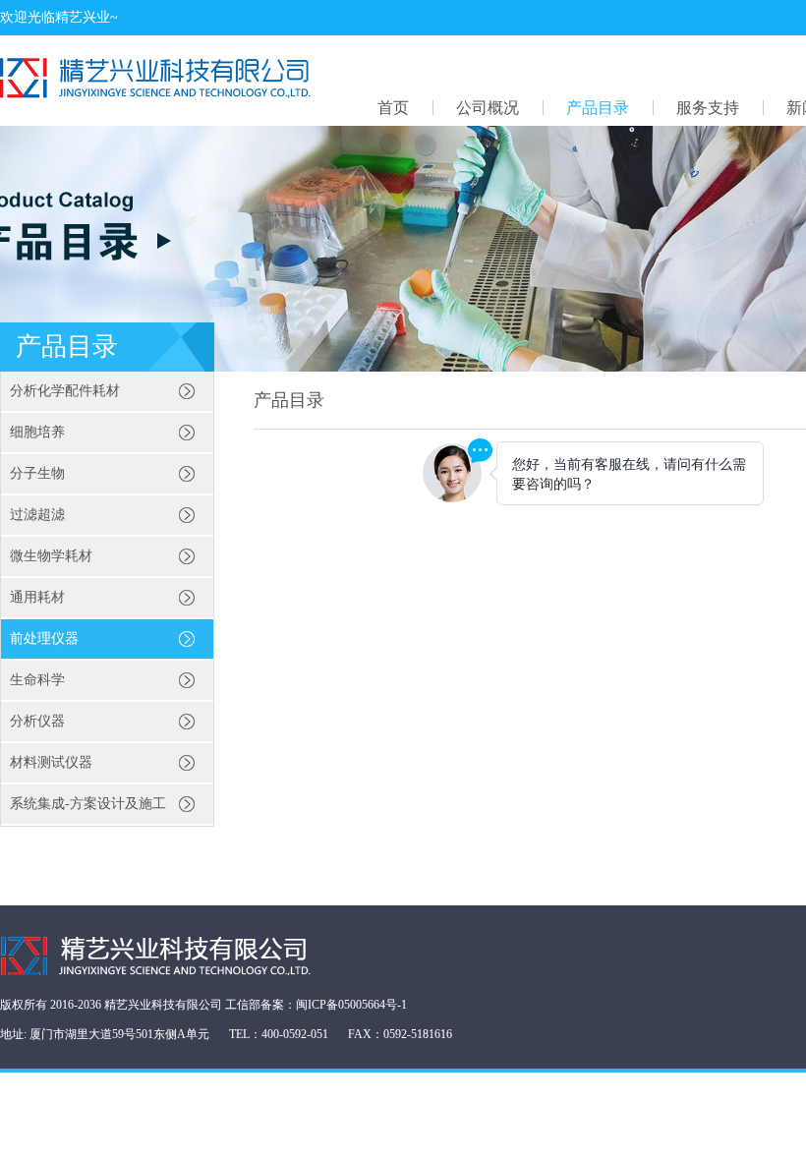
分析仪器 (37, 721)
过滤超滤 (37, 514)
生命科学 (37, 679)
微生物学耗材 (51, 556)
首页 (393, 107)
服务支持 (707, 107)
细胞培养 (37, 432)
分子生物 (37, 473)
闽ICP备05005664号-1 (351, 1005)
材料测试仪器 (51, 762)
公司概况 (487, 107)
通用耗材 (37, 597)
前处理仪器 (44, 638)
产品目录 (597, 107)
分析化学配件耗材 (65, 390)
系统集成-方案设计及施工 (88, 803)
